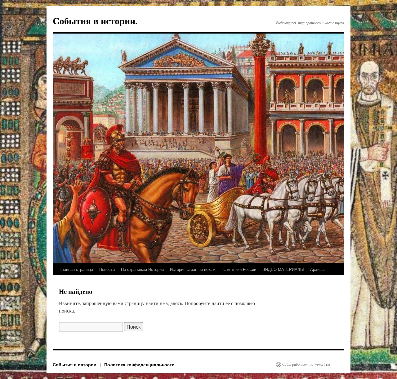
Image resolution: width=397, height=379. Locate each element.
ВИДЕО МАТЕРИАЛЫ (283, 269)
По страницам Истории (142, 269)
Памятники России (238, 269)
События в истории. (95, 21)
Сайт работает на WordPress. (307, 364)
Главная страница (76, 269)
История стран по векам (192, 269)
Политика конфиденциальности (139, 364)
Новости (107, 269)
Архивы (317, 269)
